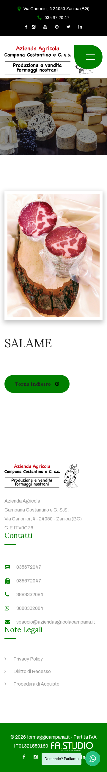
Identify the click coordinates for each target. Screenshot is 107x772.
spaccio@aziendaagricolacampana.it (55, 621)
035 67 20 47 (57, 17)
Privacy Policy (28, 658)
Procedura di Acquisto (36, 683)
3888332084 (29, 594)
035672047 (28, 567)
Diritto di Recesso (32, 671)
